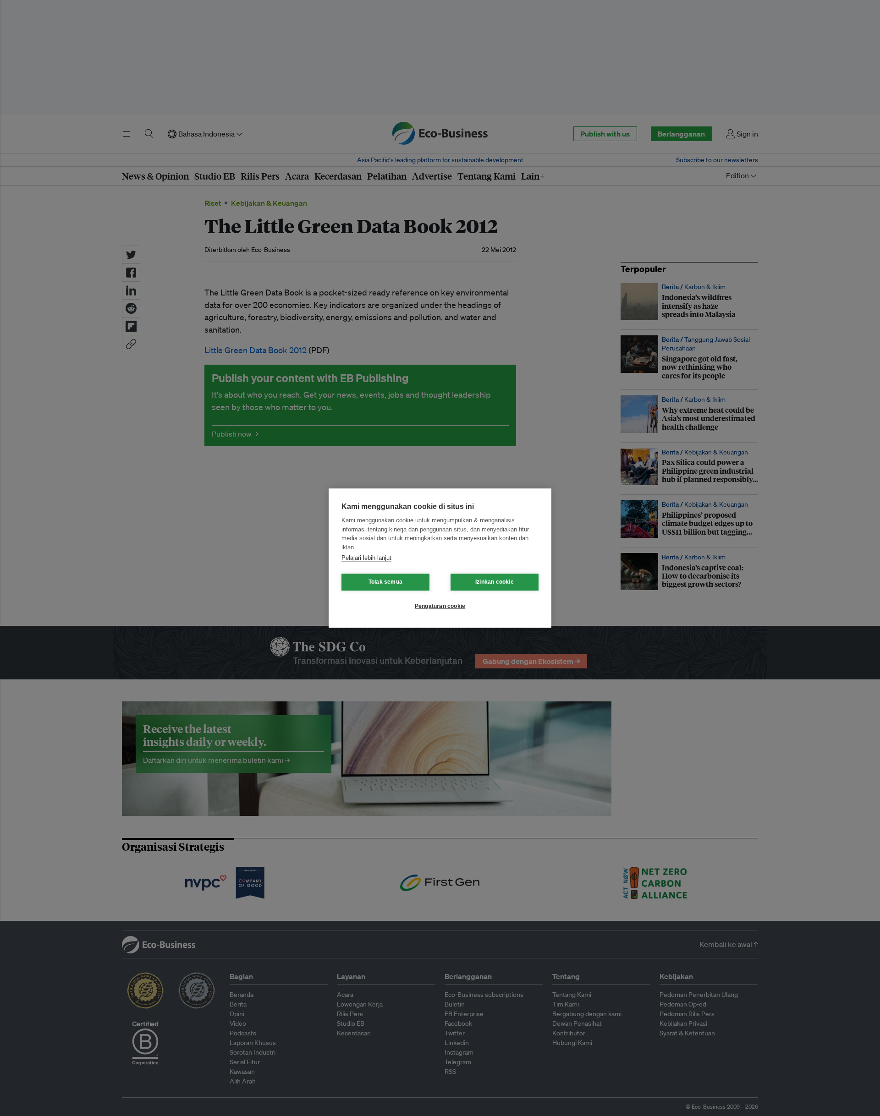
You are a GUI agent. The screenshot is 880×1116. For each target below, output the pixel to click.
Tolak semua (385, 582)
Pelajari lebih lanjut (366, 557)
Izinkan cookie (494, 582)
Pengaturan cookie (440, 606)
